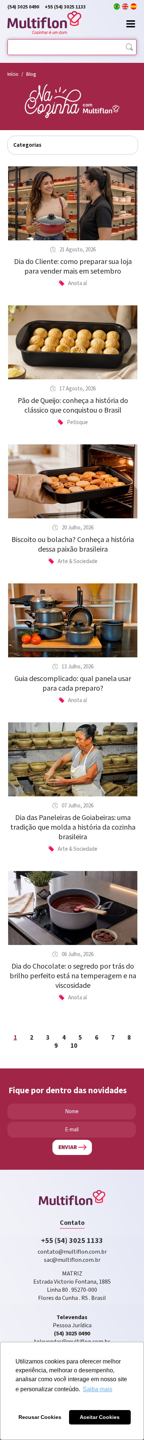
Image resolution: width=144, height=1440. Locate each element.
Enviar (67, 1147)
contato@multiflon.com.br (72, 1252)
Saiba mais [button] (97, 1389)
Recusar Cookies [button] (39, 1417)
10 (74, 1046)
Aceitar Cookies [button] (100, 1417)
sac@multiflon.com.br (72, 1260)
